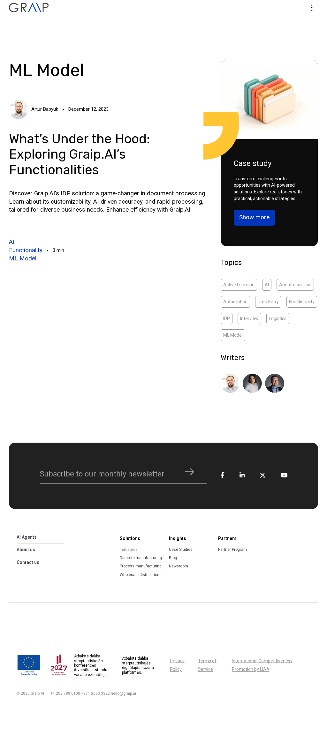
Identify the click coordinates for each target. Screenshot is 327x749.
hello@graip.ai (123, 693)
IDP (226, 318)
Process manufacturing (141, 566)
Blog (173, 558)
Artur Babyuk (44, 109)
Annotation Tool (295, 284)
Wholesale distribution (139, 575)
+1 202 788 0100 (65, 693)
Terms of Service (207, 665)
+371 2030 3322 (95, 693)
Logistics (277, 318)
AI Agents (27, 537)
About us (26, 549)
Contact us (28, 562)
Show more (254, 217)
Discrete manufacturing (141, 558)
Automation (235, 301)
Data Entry (268, 301)
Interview (249, 318)
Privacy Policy (177, 665)
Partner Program (232, 549)
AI (11, 241)
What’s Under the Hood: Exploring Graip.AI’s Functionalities (79, 154)
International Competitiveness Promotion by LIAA (262, 665)
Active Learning (239, 284)
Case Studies (181, 549)
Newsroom (178, 566)
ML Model (22, 258)
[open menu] (311, 7)
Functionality (25, 250)
